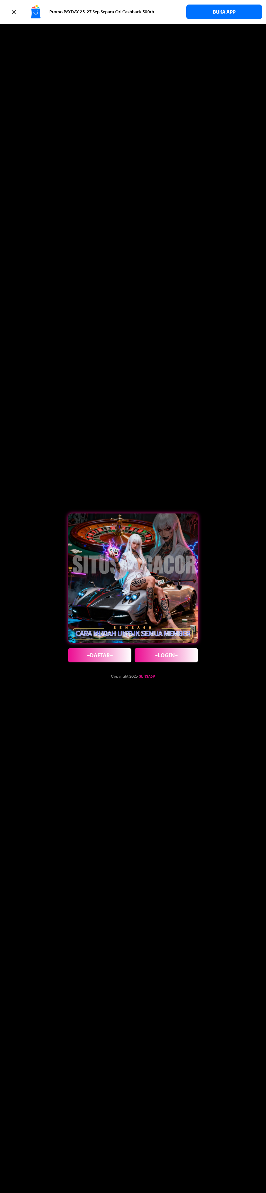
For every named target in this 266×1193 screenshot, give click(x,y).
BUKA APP (224, 12)
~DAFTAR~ (100, 655)
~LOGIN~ (166, 655)
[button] (133, 12)
